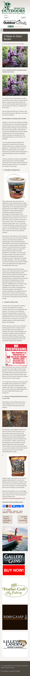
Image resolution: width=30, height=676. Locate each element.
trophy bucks (19, 512)
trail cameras (12, 512)
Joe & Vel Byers (20, 43)
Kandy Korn (15, 511)
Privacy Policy (18, 26)
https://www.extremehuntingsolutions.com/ (13, 498)
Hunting (9, 509)
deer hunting (9, 511)
